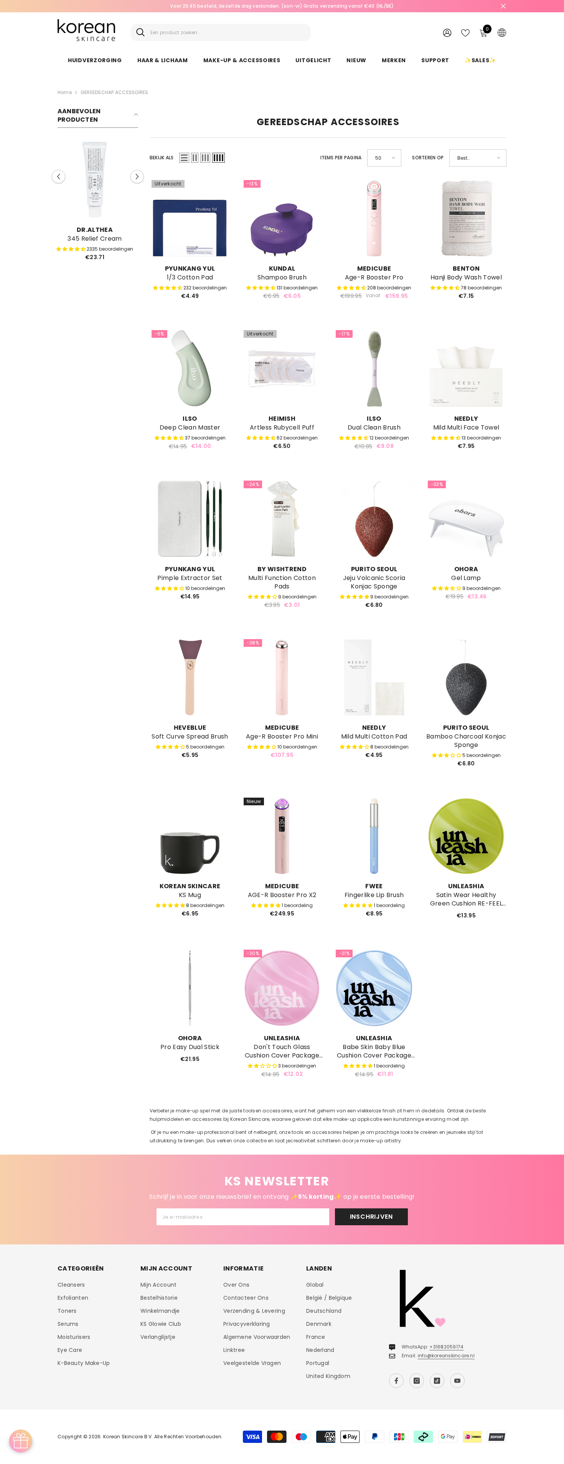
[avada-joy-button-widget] (20, 1441)
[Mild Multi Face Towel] (466, 368)
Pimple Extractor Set (189, 578)
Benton (466, 268)
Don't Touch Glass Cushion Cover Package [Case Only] (282, 1051)
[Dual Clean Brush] (374, 368)
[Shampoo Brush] (282, 218)
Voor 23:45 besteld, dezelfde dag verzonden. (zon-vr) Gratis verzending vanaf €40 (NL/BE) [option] (282, 6)
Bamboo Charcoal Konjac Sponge (466, 740)
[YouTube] (457, 1380)
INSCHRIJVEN (371, 1216)
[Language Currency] (501, 32)
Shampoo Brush (282, 277)
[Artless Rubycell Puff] (282, 368)
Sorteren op (428, 157)
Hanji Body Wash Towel (466, 277)
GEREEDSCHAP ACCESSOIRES (114, 92)
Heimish (282, 418)
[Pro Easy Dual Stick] (190, 988)
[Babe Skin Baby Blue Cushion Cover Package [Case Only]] (374, 988)
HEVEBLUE (190, 727)
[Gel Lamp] (466, 519)
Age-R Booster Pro (374, 277)
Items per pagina (341, 157)
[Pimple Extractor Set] (190, 519)
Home (65, 92)
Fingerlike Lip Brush (374, 895)
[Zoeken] (220, 32)
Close (503, 6)
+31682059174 (446, 1346)
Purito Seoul (374, 569)
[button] (58, 176)
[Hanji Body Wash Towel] (466, 218)
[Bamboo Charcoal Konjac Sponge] (466, 677)
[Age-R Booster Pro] (374, 218)
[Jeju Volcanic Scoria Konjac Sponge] (374, 519)
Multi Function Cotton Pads (282, 582)
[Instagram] (416, 1380)
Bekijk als (161, 157)
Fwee (374, 886)
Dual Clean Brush (374, 427)
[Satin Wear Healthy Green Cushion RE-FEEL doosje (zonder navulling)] (466, 836)
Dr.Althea (98, 229)
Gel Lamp (466, 578)
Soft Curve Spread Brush (190, 736)
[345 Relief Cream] (98, 179)
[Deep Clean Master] (190, 368)
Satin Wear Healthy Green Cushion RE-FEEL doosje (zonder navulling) (466, 899)
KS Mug (190, 895)
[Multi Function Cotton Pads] (282, 519)
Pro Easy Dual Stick (189, 1047)
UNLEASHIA (466, 886)
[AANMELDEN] (447, 32)
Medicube (374, 268)
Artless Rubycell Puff (282, 427)
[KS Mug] (190, 836)
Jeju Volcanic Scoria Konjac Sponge (374, 582)
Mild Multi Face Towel (466, 427)
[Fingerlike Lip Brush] (374, 836)
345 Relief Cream (98, 239)
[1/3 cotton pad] (190, 218)
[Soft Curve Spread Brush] (190, 677)
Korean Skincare (190, 886)
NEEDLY (466, 418)
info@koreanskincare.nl (446, 1355)
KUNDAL (282, 268)
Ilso (190, 418)
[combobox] (228, 32)
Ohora (466, 569)
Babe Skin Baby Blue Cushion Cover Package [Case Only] (374, 1051)
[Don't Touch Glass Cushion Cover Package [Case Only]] (282, 988)
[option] (98, 202)
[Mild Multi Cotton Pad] (374, 677)
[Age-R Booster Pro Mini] (282, 677)
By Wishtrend (282, 569)
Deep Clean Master (190, 427)
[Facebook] (396, 1380)
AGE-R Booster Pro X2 (282, 895)
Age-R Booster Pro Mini (282, 736)
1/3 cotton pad (190, 277)
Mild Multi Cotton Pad (374, 736)
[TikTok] (437, 1380)
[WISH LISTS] (465, 32)
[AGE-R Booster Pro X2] (282, 836)
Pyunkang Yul (190, 268)
